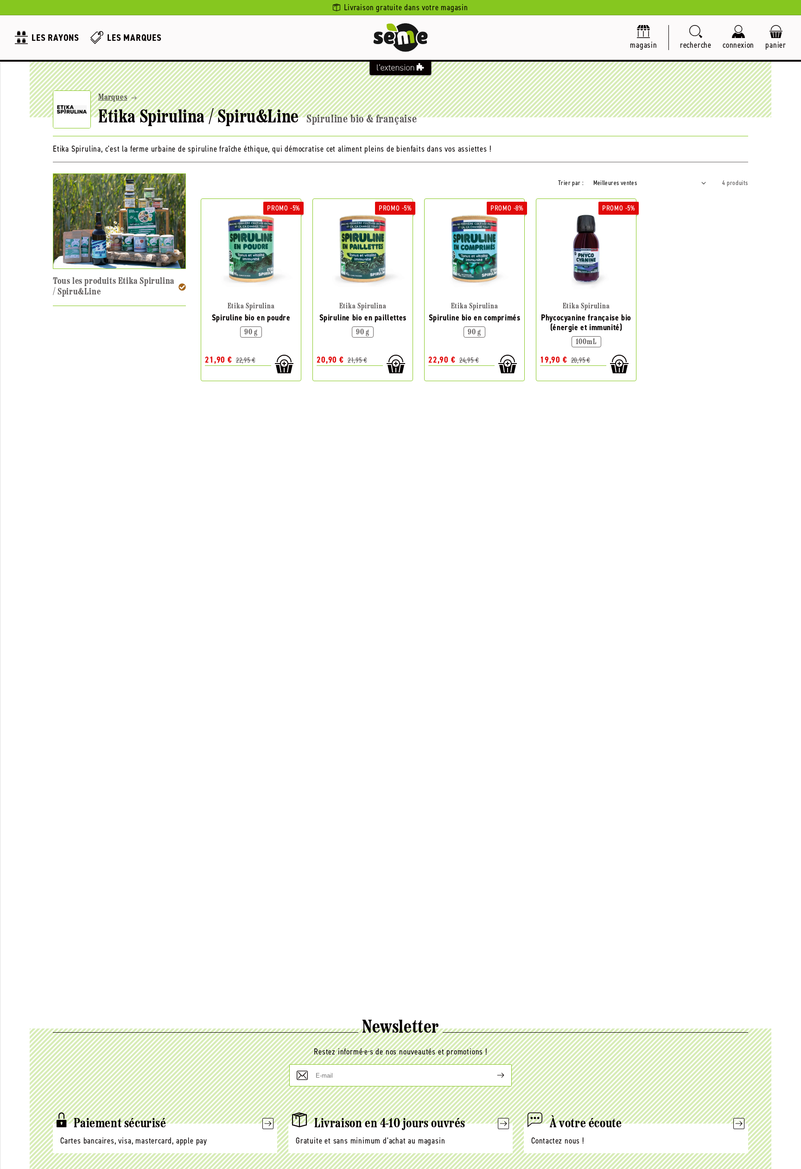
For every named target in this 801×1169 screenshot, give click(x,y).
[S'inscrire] (493, 1075)
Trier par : (571, 183)
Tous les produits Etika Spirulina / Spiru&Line (113, 287)
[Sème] (400, 37)
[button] (696, 38)
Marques (112, 98)
